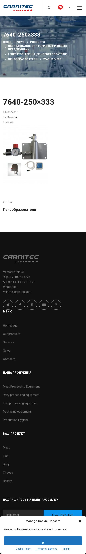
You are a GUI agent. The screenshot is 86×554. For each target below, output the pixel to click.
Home (7, 42)
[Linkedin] (32, 305)
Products (37, 42)
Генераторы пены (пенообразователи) (37, 54)
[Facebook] (20, 305)
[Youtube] (44, 305)
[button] (80, 521)
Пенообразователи (22, 59)
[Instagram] (56, 305)
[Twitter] (8, 305)
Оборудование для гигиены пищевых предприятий (37, 47)
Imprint (66, 548)
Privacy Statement (47, 548)
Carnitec (12, 117)
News (20, 42)
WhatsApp (10, 287)
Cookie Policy (23, 548)
